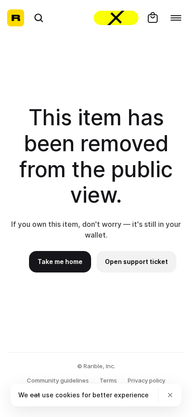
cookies (67, 395)
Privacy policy (146, 380)
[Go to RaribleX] (116, 18)
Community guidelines (58, 380)
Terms (108, 380)
